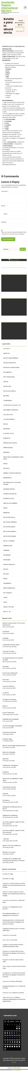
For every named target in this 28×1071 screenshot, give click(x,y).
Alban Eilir (6, 759)
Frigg (11, 874)
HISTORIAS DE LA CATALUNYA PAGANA (12, 483)
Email (6, 214)
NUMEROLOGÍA (7, 546)
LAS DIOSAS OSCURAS (9, 732)
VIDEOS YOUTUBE (8, 607)
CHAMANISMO (7, 400)
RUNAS (5, 579)
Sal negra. (6, 666)
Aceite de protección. (9, 787)
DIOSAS (5, 424)
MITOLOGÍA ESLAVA (9, 517)
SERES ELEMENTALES (9, 588)
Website (3, 222)
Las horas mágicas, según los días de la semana (13, 823)
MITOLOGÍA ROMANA (9, 536)
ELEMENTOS (6, 438)
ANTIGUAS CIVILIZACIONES (11, 367)
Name (3, 206)
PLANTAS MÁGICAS (9, 564)
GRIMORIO (6, 452)
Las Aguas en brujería (9, 699)
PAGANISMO (7, 555)
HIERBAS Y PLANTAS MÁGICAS (12, 473)
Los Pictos (6, 693)
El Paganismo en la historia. (11, 914)
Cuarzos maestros (8, 686)
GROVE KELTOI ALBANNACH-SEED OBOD (13, 458)
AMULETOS (6, 353)
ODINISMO (6, 550)
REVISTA (5, 569)
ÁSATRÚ (5, 382)
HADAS (5, 464)
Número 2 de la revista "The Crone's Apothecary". (14, 624)
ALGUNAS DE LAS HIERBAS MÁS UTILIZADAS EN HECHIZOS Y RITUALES (14, 860)
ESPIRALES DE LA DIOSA (10, 443)
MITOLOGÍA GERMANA (10, 522)
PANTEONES (6, 560)
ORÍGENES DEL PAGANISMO (11, 719)
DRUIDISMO (6, 429)
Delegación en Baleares (10, 815)
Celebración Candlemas (10, 765)
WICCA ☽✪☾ (7, 612)
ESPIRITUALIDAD (8, 448)
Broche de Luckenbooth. (10, 673)
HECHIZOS (6, 468)
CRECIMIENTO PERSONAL (10, 410)
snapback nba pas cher (10, 929)
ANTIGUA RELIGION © (9, 363)
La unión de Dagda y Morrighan (12, 726)
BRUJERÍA (6, 396)
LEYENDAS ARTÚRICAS (9, 494)
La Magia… (6, 638)
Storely (14, 1062)
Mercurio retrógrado (9, 752)
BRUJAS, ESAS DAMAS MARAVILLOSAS (14, 746)
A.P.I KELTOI (6, 349)
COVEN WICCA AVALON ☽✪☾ (12, 405)
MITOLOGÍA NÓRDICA (9, 531)
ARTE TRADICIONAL (9, 377)
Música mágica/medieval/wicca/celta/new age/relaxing (14, 999)
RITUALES (6, 574)
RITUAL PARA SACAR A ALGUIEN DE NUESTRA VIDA (13, 945)
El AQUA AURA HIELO (16, 981)
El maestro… (6, 800)
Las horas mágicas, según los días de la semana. (13, 831)
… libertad (6, 839)
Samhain (5, 794)
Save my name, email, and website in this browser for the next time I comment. (13, 233)
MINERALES (6, 513)
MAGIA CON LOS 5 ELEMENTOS (12, 845)
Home (20, 21)
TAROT (5, 597)
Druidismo (6, 772)
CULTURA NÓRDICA (9, 419)
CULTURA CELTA (8, 415)
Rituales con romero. (9, 852)
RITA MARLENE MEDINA (9, 913)
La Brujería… (6, 631)
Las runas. (13, 935)
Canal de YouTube (8, 651)
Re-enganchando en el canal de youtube (13, 659)
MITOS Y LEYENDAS (9, 541)
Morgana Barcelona (9, 986)
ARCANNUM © (7, 372)
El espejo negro (7, 739)
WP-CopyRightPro (16, 1070)
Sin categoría (7, 593)
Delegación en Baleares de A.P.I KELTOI (12, 808)
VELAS (5, 602)
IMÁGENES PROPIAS (9, 489)
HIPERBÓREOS (7, 478)
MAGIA (5, 508)
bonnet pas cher (8, 920)
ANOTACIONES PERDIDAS (10, 358)
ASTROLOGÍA (7, 386)
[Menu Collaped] (25, 7)
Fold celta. (6, 680)
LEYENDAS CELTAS (8, 498)
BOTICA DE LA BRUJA (9, 391)
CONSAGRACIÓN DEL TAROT (11, 645)
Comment (4, 191)
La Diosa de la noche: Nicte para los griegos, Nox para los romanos (13, 922)
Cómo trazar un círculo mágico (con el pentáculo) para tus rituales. (14, 885)
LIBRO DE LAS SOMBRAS (10, 503)
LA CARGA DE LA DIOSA (17, 993)
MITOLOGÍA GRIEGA (9, 527)
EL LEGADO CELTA (8, 433)
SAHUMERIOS (7, 583)
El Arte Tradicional (8, 713)
